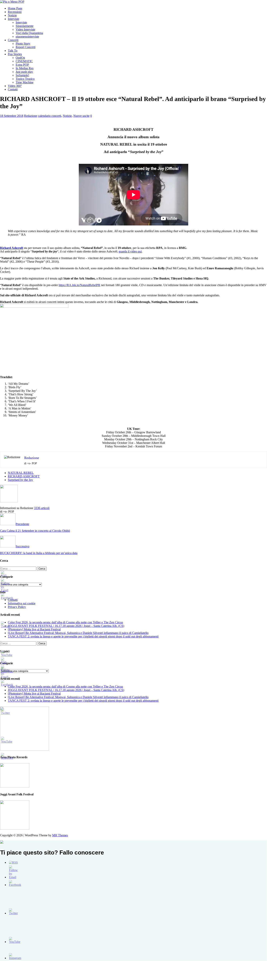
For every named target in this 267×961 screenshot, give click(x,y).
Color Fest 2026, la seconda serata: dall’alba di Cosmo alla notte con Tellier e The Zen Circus (65, 622)
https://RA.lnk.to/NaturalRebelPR (79, 285)
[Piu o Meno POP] (12, 1)
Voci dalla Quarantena (29, 33)
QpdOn (20, 57)
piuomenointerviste (27, 36)
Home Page (15, 8)
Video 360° (15, 85)
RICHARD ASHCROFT (24, 476)
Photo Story (23, 43)
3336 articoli (41, 508)
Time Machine (24, 82)
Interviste (13, 19)
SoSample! (22, 75)
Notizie (12, 15)
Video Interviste (25, 29)
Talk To (12, 50)
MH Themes (60, 835)
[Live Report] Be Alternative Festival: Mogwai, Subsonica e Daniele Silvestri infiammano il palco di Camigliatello (78, 633)
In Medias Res (24, 68)
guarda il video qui (130, 251)
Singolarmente (24, 26)
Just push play (24, 71)
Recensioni (15, 12)
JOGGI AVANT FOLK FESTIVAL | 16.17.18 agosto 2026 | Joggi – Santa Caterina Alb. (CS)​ (66, 625)
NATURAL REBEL (21, 472)
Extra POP (22, 64)
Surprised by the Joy (20, 479)
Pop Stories (15, 54)
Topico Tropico (25, 78)
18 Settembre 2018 (11, 115)
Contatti (13, 89)
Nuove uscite (81, 115)
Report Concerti (25, 47)
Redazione (30, 115)
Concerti (13, 40)
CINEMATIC (24, 61)
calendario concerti (49, 115)
